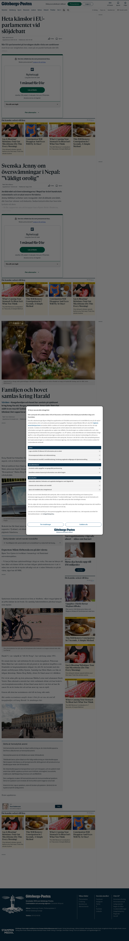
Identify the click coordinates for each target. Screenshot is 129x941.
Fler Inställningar (45, 524)
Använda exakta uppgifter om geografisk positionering (45, 468)
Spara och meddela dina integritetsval (40, 489)
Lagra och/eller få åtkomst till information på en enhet (45, 451)
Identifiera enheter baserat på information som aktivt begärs (47, 472)
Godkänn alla (83, 524)
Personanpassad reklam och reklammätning (42, 455)
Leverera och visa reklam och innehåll (40, 485)
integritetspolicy (48, 514)
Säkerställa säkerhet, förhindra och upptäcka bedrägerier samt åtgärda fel (51, 481)
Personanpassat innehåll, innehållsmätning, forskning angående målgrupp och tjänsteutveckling (58, 459)
